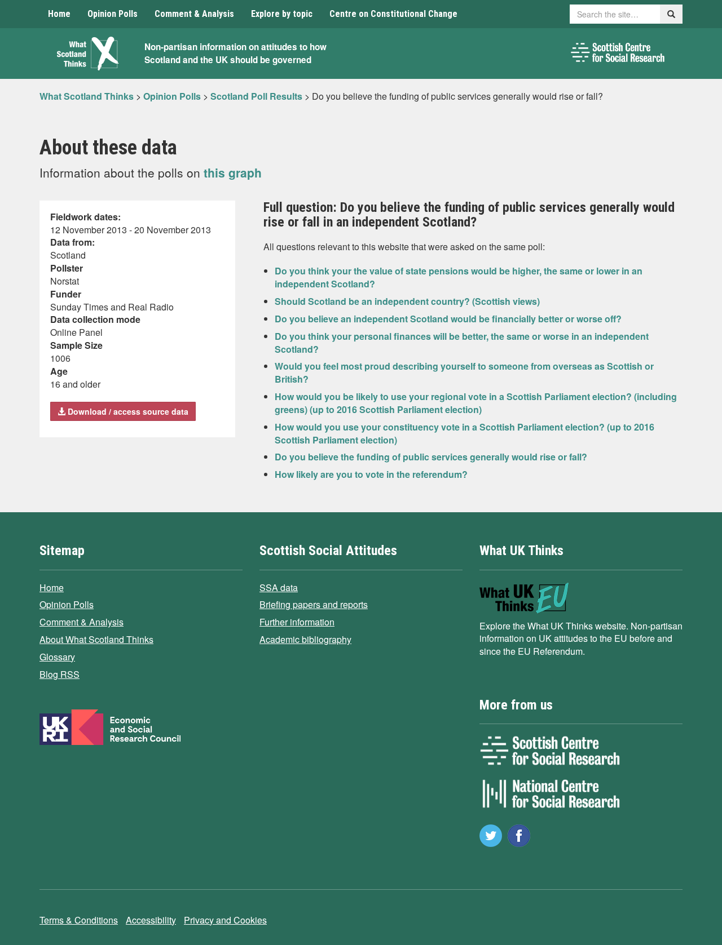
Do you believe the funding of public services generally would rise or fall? (431, 456)
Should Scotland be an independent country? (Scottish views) (407, 301)
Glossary (57, 656)
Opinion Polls (112, 13)
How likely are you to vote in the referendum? (371, 474)
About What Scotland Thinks (96, 639)
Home (59, 13)
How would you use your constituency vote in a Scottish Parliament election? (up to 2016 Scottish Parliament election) (464, 433)
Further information (296, 621)
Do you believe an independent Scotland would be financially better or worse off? (448, 318)
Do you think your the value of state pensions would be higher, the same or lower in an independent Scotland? (458, 277)
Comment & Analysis (194, 13)
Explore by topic (281, 13)
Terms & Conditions (78, 919)
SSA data (278, 587)
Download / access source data (126, 411)
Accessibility (151, 919)
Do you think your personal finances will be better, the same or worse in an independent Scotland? (462, 343)
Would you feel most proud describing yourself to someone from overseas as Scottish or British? (464, 372)
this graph (233, 172)
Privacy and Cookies (225, 919)
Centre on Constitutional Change (393, 13)
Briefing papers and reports (313, 604)
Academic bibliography (305, 639)
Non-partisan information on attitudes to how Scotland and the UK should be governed (235, 53)
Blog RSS (59, 674)
